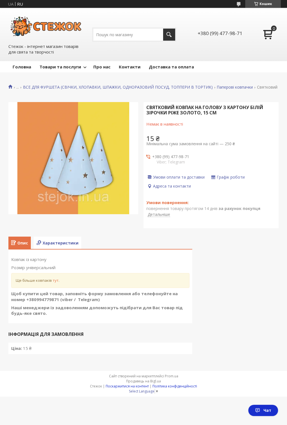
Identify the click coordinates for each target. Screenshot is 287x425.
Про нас (101, 67)
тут (56, 280)
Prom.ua (171, 376)
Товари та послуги (60, 67)
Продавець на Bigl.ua (143, 381)
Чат (267, 410)
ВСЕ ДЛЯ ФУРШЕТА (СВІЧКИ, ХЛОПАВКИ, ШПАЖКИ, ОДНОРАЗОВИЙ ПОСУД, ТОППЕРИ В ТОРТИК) (118, 87)
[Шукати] (169, 35)
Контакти (129, 67)
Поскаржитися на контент (127, 386)
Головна (22, 67)
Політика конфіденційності (174, 386)
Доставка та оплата (171, 67)
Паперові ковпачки (235, 87)
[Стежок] (46, 25)
